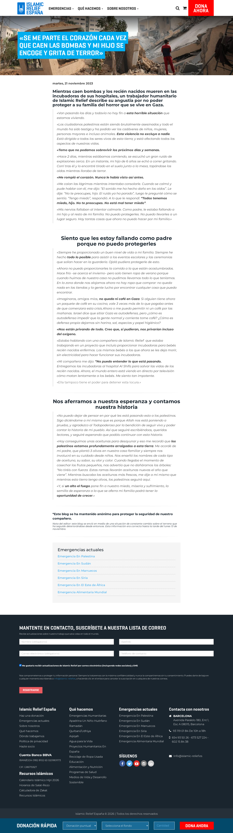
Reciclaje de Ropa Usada (86, 756)
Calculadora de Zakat (33, 790)
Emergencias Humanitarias (87, 715)
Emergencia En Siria (73, 578)
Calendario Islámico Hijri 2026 (39, 780)
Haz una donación (31, 715)
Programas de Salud (83, 772)
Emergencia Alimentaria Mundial (82, 592)
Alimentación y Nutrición (86, 767)
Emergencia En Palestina (76, 556)
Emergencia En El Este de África (81, 585)
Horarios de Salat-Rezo (34, 785)
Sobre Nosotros (122, 8)
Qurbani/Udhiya (80, 731)
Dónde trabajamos (31, 736)
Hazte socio (27, 746)
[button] (184, 7)
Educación (76, 762)
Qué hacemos (28, 731)
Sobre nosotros (29, 726)
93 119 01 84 (181, 731)
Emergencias (60, 8)
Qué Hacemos (89, 8)
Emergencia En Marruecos (77, 570)
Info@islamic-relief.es (65, 678)
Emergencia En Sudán (74, 563)
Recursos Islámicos (32, 795)
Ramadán (76, 726)
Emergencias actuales (34, 721)
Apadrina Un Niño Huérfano (88, 721)
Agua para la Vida (80, 741)
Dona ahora (201, 8)
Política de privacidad (33, 741)
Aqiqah (74, 736)
